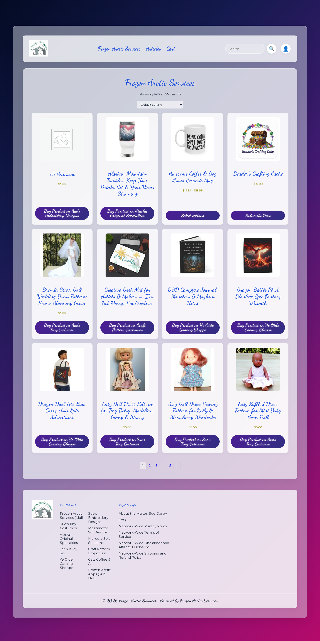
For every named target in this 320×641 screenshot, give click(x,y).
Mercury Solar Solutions (100, 541)
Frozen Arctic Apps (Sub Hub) (99, 574)
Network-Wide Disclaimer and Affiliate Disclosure (144, 545)
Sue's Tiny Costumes (68, 526)
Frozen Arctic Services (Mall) (72, 516)
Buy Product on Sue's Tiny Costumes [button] (62, 327)
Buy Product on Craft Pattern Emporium (127, 327)
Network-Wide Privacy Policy (143, 526)
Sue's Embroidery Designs (98, 518)
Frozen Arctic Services (119, 49)
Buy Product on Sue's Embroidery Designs (62, 213)
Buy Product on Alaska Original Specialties (127, 213)
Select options (192, 215)
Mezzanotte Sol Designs (98, 530)
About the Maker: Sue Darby (143, 514)
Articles (153, 49)
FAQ (122, 520)
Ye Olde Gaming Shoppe (66, 564)
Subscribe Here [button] (258, 215)
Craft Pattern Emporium (99, 551)
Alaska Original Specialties (69, 539)
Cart (171, 49)
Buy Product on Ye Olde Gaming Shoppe (193, 327)
